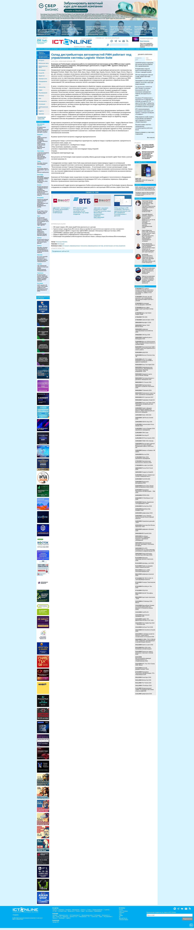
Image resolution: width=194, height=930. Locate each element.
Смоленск (40, 273)
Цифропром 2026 (147, 693)
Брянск (39, 245)
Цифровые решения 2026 (144, 574)
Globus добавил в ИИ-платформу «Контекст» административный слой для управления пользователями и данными (122, 211)
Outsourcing (42, 87)
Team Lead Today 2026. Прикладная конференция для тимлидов (145, 404)
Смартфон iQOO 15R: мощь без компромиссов (144, 180)
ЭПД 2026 (145, 590)
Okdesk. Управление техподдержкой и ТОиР (144, 502)
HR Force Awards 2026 (148, 438)
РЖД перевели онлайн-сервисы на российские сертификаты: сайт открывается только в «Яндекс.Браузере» (144, 119)
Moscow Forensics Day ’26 (145, 355)
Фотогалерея (131, 49)
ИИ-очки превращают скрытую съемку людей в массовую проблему (144, 76)
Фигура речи (71, 911)
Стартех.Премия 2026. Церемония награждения (145, 429)
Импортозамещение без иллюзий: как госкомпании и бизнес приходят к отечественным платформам (148, 155)
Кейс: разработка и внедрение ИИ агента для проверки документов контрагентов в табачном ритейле (48, 32)
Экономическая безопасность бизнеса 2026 (143, 462)
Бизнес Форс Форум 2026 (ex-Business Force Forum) (144, 486)
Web (40, 98)
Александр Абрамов (65, 61)
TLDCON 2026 (146, 479)
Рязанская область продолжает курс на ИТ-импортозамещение (43, 170)
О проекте (15, 914)
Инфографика (140, 49)
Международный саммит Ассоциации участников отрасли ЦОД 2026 (144, 690)
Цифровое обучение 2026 (144, 530)
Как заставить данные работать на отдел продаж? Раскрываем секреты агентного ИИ (145, 445)
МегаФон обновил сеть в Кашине (42, 163)
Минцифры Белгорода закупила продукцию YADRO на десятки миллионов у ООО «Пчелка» (43, 179)
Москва (121, 909)
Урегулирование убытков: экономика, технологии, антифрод (144, 544)
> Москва (88, 46)
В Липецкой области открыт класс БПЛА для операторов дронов (43, 241)
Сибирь (121, 915)
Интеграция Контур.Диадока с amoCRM (143, 304)
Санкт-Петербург (123, 911)
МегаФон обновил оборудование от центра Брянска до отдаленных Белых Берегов (42, 250)
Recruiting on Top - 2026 (143, 587)
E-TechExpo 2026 (147, 685)
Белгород (40, 174)
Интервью (55, 49)
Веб (53, 916)
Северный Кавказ (123, 919)
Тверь (39, 161)
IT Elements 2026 (147, 390)
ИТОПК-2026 (145, 495)
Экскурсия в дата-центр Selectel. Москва (143, 374)
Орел (38, 216)
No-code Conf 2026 (147, 465)
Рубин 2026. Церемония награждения (142, 457)
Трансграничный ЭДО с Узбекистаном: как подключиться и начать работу (145, 348)
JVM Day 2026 (146, 334)
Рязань (39, 166)
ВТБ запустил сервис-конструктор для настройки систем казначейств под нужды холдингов (81, 211)
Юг (120, 916)
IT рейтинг (99, 49)
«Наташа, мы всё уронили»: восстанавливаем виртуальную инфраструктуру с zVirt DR (144, 298)
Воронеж (40, 134)
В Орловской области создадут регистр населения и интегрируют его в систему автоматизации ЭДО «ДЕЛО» (43, 221)
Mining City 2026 (146, 680)
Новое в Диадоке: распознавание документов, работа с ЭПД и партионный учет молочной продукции (145, 410)
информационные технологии (78, 246)
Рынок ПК (41, 73)
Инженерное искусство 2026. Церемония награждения (145, 393)
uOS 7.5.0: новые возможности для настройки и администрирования (144, 360)
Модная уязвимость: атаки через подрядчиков (144, 133)
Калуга (39, 185)
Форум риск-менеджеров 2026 (142, 482)
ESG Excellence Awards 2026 (145, 630)
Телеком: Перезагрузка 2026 (145, 583)
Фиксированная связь (43, 67)
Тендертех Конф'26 (147, 472)
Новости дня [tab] (138, 59)
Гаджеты (41, 111)
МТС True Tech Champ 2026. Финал (145, 664)
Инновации (42, 104)
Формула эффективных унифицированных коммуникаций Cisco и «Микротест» (77, 234)
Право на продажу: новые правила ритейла (144, 566)
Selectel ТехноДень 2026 (144, 593)
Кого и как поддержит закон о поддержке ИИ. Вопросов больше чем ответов (146, 45)
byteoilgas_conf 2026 (148, 563)
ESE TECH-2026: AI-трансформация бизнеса (144, 578)
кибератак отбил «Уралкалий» (41, 42)
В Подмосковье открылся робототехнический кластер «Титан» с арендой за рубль (42, 130)
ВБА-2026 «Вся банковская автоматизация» (143, 648)
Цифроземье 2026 (147, 513)
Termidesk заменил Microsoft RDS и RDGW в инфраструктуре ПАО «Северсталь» (144, 194)
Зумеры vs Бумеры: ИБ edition (145, 451)
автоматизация (108, 246)
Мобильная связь (44, 63)
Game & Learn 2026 (147, 644)
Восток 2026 (145, 454)
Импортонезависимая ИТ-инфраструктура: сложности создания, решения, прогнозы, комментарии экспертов (148, 280)
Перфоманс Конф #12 (148, 400)
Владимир (40, 197)
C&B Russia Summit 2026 (144, 418)
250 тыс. (42, 40)
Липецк (39, 237)
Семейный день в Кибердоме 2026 (143, 338)
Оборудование (43, 81)
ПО (39, 84)
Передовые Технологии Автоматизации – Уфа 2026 (145, 491)
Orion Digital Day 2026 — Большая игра (144, 623)
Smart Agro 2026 (146, 677)
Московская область (40, 124)
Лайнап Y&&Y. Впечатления (142, 326)
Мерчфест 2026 (146, 322)
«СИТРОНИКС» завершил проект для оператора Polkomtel (71, 232)
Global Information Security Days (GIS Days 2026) (143, 554)
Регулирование (43, 92)
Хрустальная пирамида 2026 (142, 615)
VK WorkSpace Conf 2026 (144, 498)
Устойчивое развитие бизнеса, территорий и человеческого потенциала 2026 (144, 635)
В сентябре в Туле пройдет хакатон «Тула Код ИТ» (42, 212)
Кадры (40, 90)
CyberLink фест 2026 (148, 320)
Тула (38, 209)
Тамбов (39, 264)
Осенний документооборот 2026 (142, 668)
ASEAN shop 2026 (147, 421)
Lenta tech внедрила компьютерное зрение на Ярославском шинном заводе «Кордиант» (43, 156)
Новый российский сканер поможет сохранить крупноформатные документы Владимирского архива (42, 203)
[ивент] (43, 898)
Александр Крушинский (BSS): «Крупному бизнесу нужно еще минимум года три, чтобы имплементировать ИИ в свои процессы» (148, 258)
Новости (40, 49)
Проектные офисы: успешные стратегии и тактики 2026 (144, 653)
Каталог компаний (151, 49)
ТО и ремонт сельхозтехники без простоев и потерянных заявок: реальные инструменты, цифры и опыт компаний (144, 291)
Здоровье (41, 113)
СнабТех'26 (145, 612)
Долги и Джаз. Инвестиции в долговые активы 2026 (144, 309)
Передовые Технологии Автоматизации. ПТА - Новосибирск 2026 (145, 673)
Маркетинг (42, 75)
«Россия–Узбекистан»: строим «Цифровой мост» (145, 475)
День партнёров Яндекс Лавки (143, 313)
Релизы (117, 49)
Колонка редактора (146, 38)
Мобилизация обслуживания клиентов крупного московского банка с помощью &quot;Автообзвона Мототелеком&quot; (89, 236)
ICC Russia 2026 (146, 382)
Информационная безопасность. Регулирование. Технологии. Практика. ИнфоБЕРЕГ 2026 (144, 369)
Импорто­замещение (42, 53)
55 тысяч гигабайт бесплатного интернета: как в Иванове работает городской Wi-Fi (42, 259)
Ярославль (40, 151)
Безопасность (43, 101)
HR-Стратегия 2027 (147, 397)
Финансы (41, 95)
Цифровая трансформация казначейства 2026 (144, 331)
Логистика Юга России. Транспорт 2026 (145, 526)
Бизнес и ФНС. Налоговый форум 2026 (142, 570)
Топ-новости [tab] (149, 59)
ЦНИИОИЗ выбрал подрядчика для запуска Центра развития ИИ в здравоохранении (144, 64)
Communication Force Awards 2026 (144, 425)
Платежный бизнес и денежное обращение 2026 (144, 378)
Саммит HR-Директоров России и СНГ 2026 (144, 619)
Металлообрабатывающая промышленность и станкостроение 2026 (143, 660)
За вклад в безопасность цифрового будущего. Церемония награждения (142, 538)
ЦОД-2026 (145, 352)
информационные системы (95, 246)
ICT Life (54, 911)
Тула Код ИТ (145, 435)
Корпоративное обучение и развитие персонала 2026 (144, 386)
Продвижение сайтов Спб (60, 251)
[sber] (97, 10)
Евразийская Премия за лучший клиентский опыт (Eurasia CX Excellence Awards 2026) (144, 607)
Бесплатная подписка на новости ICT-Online (161, 912)
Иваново (39, 255)
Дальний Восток (123, 918)
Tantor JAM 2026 (146, 415)
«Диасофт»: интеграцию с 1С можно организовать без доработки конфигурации (61, 210)
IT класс (78, 49)
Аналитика (47, 49)
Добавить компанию (145, 54)
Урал (120, 914)
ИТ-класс (138, 142)
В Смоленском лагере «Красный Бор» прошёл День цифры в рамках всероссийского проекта (42, 278)
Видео (123, 49)
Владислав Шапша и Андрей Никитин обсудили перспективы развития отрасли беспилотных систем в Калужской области (42, 191)
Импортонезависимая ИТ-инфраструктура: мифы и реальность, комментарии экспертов (148, 270)
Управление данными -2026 (144, 522)
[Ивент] (43, 307)
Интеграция (42, 70)
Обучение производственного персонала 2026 (144, 559)
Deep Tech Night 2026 (148, 364)
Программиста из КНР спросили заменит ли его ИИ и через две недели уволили (144, 82)
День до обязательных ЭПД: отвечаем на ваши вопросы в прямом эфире (145, 343)
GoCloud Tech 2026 (147, 627)
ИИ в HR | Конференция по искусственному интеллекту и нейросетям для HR (145, 550)
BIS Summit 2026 (146, 533)
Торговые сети (43, 78)
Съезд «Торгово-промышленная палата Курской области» (144, 517)
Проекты (72, 49)
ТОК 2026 (144, 317)
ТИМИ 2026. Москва (147, 441)
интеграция (65, 246)
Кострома (40, 283)
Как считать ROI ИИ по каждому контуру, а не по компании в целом (148, 146)
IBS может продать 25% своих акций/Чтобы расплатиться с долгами (74, 227)
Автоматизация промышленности (44, 57)
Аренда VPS (56, 922)
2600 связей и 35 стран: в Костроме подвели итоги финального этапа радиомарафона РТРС (42, 288)
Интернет (41, 60)
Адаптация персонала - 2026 (145, 598)
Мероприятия (63, 49)
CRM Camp (145, 432)
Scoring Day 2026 (147, 506)
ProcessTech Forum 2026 (144, 468)
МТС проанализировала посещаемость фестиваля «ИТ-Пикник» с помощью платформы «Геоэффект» (144, 111)
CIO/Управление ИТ (43, 107)
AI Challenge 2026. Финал (143, 602)
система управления (119, 246)
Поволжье (121, 912)
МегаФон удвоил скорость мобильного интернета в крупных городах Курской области (42, 232)
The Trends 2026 (146, 683)
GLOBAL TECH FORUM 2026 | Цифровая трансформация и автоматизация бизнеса (145, 641)
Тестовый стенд (109, 49)
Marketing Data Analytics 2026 (142, 509)
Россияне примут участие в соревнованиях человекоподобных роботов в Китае (143, 127)
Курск (39, 227)
